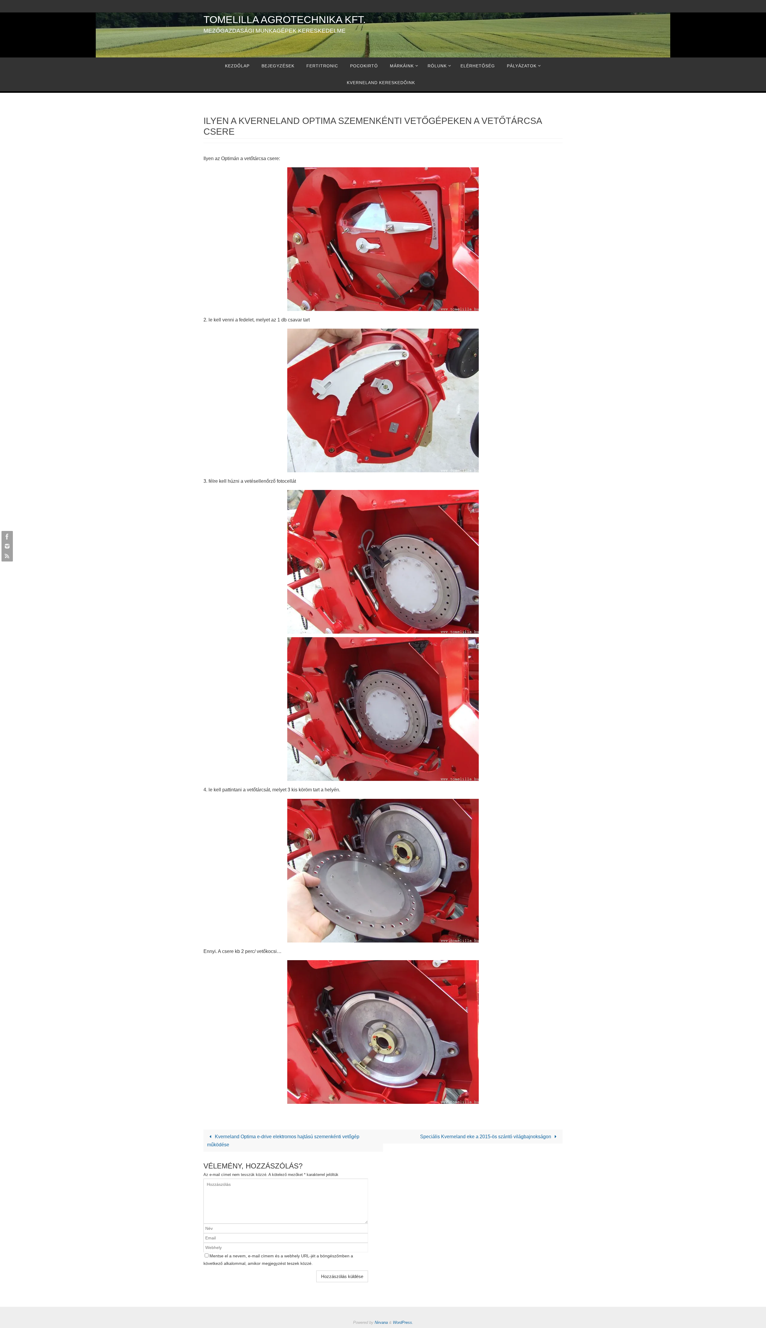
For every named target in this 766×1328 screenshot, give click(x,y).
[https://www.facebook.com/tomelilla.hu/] (6, 536)
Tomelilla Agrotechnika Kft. (284, 19)
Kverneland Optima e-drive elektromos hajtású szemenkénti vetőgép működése (283, 1140)
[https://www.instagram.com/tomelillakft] (6, 546)
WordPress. (403, 1322)
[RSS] (6, 555)
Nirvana (381, 1322)
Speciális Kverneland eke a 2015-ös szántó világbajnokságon (486, 1136)
